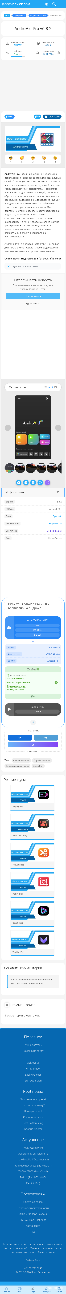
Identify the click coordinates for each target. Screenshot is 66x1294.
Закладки (46, 1291)
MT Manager (33, 1068)
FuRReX (18, 45)
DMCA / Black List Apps (33, 1220)
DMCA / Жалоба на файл (33, 1214)
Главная (6, 1291)
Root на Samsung (33, 1123)
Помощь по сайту (33, 1051)
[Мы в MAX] (33, 744)
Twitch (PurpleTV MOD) (33, 1177)
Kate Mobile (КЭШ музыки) (33, 1159)
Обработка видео (42, 760)
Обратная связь (33, 1202)
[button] (58, 398)
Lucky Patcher (33, 1074)
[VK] (26, 482)
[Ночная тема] (47, 4)
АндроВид (38, 766)
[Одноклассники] (33, 482)
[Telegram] (18, 482)
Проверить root (33, 1111)
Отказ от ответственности (33, 1208)
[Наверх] (33, 722)
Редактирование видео (17, 766)
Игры (19, 1291)
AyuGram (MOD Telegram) (33, 1153)
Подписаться (33, 296)
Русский (57, 516)
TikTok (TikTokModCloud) (33, 1171)
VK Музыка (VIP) (33, 1147)
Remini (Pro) (33, 1183)
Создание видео (21, 760)
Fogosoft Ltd (55, 523)
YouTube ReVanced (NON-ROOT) (33, 1165)
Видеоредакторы (38, 15)
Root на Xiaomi (33, 1129)
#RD (7, 15)
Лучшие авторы (33, 1045)
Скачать (54, 116)
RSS (33, 1231)
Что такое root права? (33, 1099)
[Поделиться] (47, 482)
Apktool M (33, 1062)
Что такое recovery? (33, 1105)
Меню (61, 2)
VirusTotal (32, 669)
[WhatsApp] (40, 482)
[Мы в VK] (20, 738)
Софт (33, 1291)
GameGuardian (33, 1080)
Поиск (54, 2)
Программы (19, 15)
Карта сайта (33, 1226)
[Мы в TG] (46, 738)
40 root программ (33, 1117)
